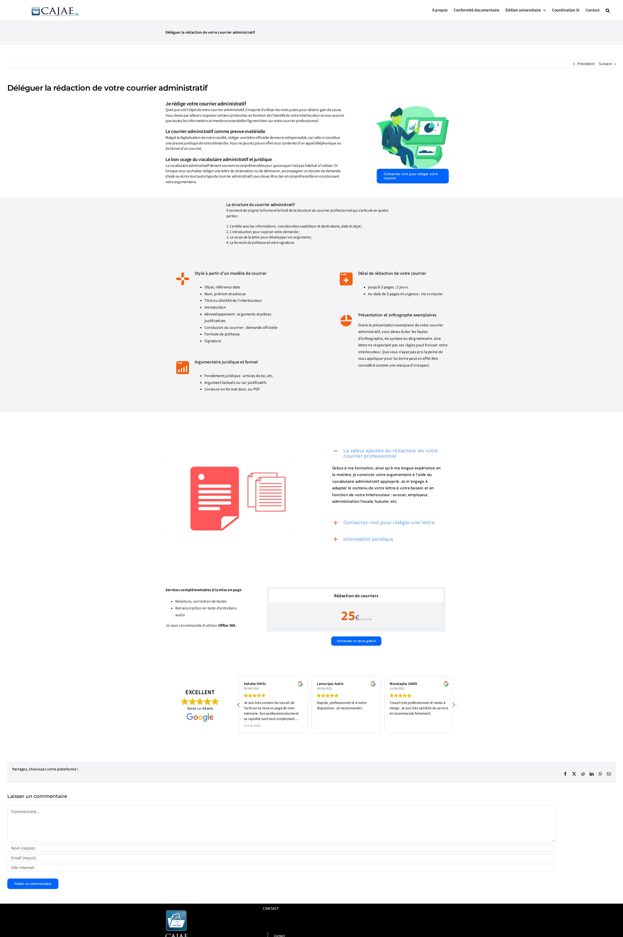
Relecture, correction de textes (201, 601)
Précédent (586, 63)
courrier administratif (235, 176)
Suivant (605, 63)
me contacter (432, 294)
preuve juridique (185, 143)
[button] (608, 10)
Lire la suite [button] (252, 725)
